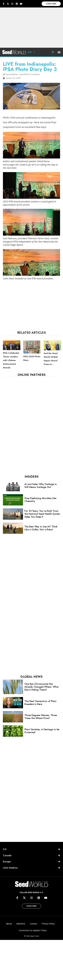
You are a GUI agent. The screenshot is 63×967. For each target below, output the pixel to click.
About (9, 923)
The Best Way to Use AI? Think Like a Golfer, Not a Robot (40, 528)
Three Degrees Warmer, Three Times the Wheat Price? (40, 717)
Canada (7, 855)
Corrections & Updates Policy (33, 930)
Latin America (10, 867)
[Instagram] (12, 4)
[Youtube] (21, 4)
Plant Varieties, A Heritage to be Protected (41, 731)
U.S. (30, 52)
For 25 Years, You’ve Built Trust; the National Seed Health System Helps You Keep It (42, 513)
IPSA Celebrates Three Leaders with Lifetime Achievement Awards (11, 360)
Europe (7, 861)
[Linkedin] (17, 4)
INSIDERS (31, 477)
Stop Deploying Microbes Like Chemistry (40, 500)
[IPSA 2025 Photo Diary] (32, 352)
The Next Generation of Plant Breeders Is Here (40, 702)
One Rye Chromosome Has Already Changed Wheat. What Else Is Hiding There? (41, 686)
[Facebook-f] (3, 4)
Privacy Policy (48, 923)
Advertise (20, 923)
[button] (59, 52)
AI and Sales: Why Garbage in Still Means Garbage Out (40, 485)
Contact (33, 923)
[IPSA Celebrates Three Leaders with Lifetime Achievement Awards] (11, 349)
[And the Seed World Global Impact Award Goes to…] (52, 349)
